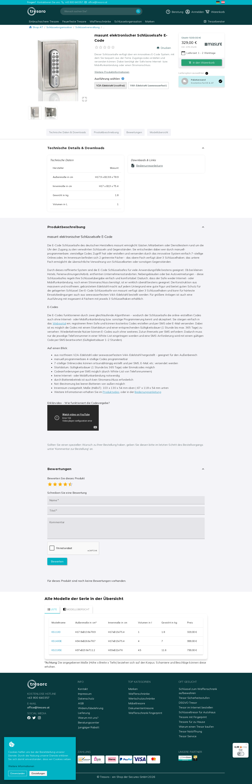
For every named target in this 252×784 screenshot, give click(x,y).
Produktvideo (111, 392)
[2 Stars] (55, 484)
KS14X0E (57, 641)
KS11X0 (56, 632)
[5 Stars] (70, 484)
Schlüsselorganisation (59, 27)
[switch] (240, 754)
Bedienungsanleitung (148, 392)
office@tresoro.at (97, 2)
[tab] (52, 609)
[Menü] (246, 745)
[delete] (220, 81)
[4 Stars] (65, 484)
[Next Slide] (82, 70)
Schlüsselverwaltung (87, 27)
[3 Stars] (60, 484)
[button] (58, 70)
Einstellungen (38, 773)
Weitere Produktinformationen (111, 72)
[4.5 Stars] (69, 484)
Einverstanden (17, 773)
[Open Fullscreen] (84, 99)
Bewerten (57, 561)
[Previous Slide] (35, 70)
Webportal (59, 323)
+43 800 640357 (74, 2)
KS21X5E (57, 650)
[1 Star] (49, 484)
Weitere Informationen (21, 766)
